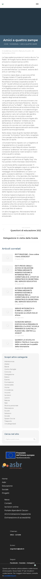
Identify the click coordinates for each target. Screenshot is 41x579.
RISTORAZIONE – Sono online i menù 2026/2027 (27, 255)
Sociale (7, 416)
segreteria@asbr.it (17, 549)
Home (6, 387)
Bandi (6, 367)
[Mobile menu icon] (37, 4)
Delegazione (9, 374)
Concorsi (7, 372)
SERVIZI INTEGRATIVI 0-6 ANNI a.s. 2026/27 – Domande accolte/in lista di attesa (26, 312)
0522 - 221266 (15, 535)
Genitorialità (8, 385)
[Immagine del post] (7, 258)
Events (7, 380)
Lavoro (7, 398)
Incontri (7, 393)
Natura (7, 400)
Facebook (14, 563)
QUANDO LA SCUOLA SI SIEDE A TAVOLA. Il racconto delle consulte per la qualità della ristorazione (26, 343)
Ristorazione (9, 408)
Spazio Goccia (9, 418)
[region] (20, 571)
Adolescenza (9, 361)
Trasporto (8, 421)
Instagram (31, 563)
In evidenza (8, 390)
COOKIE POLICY (10, 576)
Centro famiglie (10, 369)
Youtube (22, 563)
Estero (6, 377)
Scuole (7, 411)
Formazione (9, 382)
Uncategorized (10, 424)
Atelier (6, 364)
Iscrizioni (7, 395)
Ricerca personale (11, 405)
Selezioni (7, 413)
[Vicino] (37, 565)
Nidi (5, 403)
